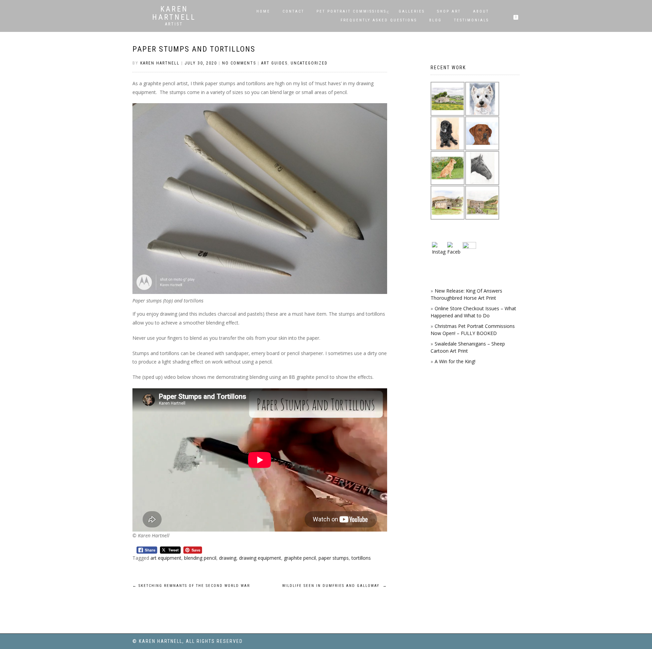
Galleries (412, 11)
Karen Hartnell (174, 13)
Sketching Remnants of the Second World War (191, 585)
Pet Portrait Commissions (351, 11)
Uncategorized (309, 63)
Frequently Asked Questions (379, 20)
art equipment (165, 558)
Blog (435, 20)
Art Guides (274, 63)
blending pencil (200, 558)
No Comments (239, 63)
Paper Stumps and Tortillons (193, 49)
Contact (293, 11)
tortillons (361, 558)
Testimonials (471, 20)
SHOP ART (449, 11)
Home (263, 11)
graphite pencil (300, 558)
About (481, 11)
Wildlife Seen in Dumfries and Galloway (334, 585)
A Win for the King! (455, 361)
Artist (174, 24)
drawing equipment (260, 558)
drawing (227, 558)
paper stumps (334, 558)
